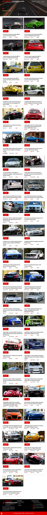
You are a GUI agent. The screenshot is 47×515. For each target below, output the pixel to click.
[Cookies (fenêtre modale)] (1, 513)
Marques (33, 1)
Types (38, 1)
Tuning (42, 1)
